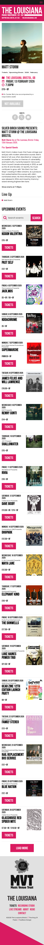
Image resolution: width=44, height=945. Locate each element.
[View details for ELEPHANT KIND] (34, 595)
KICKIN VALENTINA (12, 233)
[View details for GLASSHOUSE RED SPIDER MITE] (34, 820)
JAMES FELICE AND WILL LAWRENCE (13, 379)
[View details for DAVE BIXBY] (34, 505)
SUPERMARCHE (12, 348)
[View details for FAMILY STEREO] (34, 725)
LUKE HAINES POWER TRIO (13, 655)
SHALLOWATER (10, 443)
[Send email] (28, 117)
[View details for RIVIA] (34, 476)
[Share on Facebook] (15, 117)
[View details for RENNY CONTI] (34, 412)
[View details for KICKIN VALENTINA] (34, 235)
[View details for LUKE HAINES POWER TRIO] (34, 655)
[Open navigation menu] (42, 1)
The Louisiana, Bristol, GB (20, 77)
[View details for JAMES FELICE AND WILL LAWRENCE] (34, 382)
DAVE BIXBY (10, 503)
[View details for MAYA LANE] (34, 565)
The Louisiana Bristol (19, 917)
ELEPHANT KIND (10, 594)
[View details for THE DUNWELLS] (34, 626)
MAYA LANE (11, 563)
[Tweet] (22, 117)
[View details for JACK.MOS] (34, 294)
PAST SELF (11, 262)
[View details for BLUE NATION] (34, 788)
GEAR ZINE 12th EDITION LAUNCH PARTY (11, 689)
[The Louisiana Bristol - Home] (22, 11)
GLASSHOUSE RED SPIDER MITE (11, 819)
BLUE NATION (10, 786)
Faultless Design (25, 920)
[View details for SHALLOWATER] (34, 441)
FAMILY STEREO (10, 721)
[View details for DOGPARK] (34, 536)
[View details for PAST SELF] (34, 266)
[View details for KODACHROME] (34, 323)
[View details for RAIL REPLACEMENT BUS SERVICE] (34, 754)
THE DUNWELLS (11, 622)
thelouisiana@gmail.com (29, 18)
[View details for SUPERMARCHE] (34, 353)
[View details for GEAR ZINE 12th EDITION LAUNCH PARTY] (34, 690)
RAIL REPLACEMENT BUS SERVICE (13, 755)
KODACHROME (13, 319)
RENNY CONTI (9, 412)
